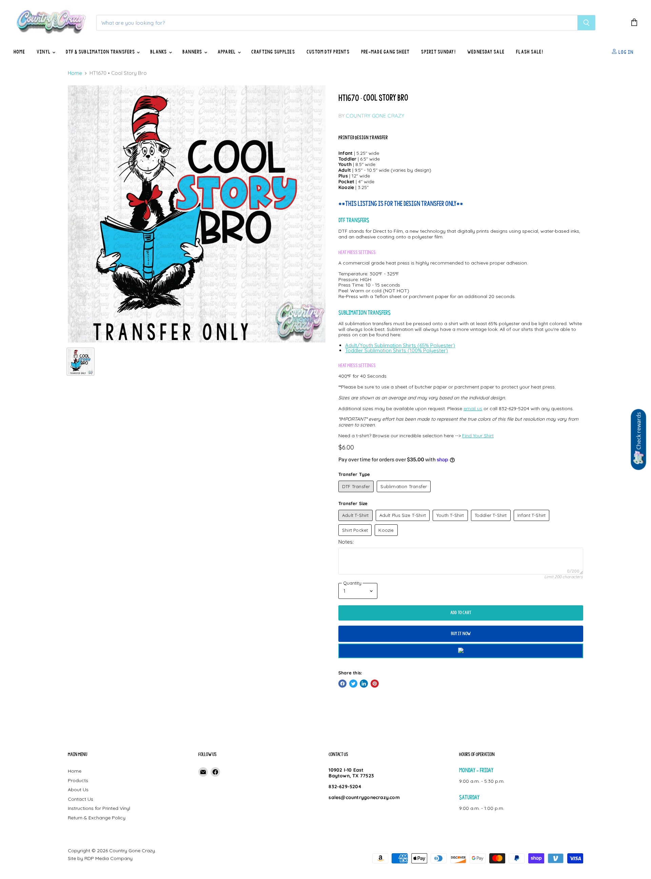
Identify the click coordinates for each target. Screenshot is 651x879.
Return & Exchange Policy (96, 818)
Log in (625, 51)
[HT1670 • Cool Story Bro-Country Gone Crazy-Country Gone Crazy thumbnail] (80, 361)
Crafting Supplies (273, 51)
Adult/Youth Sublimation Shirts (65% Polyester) (400, 345)
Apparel (227, 51)
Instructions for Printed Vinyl (99, 808)
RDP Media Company (108, 858)
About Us (78, 790)
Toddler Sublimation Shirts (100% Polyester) (396, 350)
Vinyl (44, 51)
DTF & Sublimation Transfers (101, 51)
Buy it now (461, 633)
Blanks (159, 51)
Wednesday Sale (486, 51)
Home (19, 51)
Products (78, 780)
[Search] (586, 22)
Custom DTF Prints (328, 51)
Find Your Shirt (478, 436)
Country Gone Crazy (375, 115)
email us (472, 408)
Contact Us (80, 799)
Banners (192, 51)
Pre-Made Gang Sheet (385, 51)
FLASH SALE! (529, 51)
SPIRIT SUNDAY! (438, 51)
